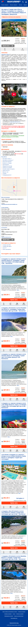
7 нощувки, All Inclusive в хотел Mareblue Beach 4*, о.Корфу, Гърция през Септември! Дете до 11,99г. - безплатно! (13, 557)
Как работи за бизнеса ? (8, 160)
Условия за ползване (8, 613)
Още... (18, 290)
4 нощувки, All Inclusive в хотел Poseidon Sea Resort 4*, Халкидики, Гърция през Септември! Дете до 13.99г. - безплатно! (13, 309)
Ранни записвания (7, 249)
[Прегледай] (13, 299)
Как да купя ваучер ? (7, 161)
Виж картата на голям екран (14, 192)
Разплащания (6, 164)
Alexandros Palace (5, 54)
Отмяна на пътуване (7, 167)
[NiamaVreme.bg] (14, 2)
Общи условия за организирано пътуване (10, 611)
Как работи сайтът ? (7, 158)
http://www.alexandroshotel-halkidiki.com (9, 204)
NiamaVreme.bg (14, 623)
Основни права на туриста (8, 168)
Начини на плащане (21, 611)
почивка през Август (7, 246)
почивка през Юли (7, 244)
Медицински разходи (7, 166)
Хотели (20, 4)
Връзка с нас (5, 171)
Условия (4, 173)
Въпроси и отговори (7, 163)
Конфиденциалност (7, 174)
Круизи (25, 4)
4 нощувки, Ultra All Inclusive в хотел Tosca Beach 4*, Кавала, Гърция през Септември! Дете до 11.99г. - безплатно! (13, 512)
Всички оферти (5, 4)
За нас (14, 613)
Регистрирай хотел (14, 618)
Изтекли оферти (13, 4)
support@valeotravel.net (15, 121)
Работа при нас (6, 170)
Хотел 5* (4, 247)
